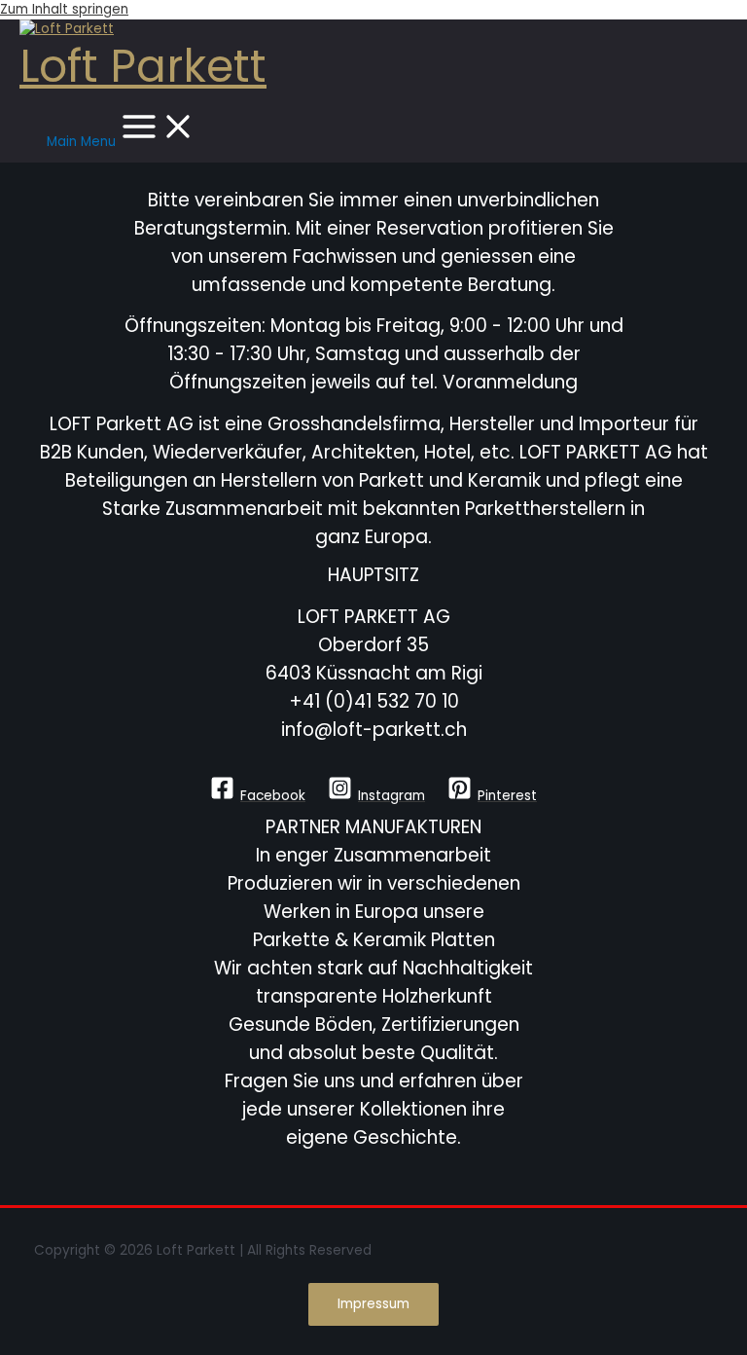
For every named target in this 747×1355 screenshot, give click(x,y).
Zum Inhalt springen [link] (64, 9)
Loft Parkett (143, 66)
